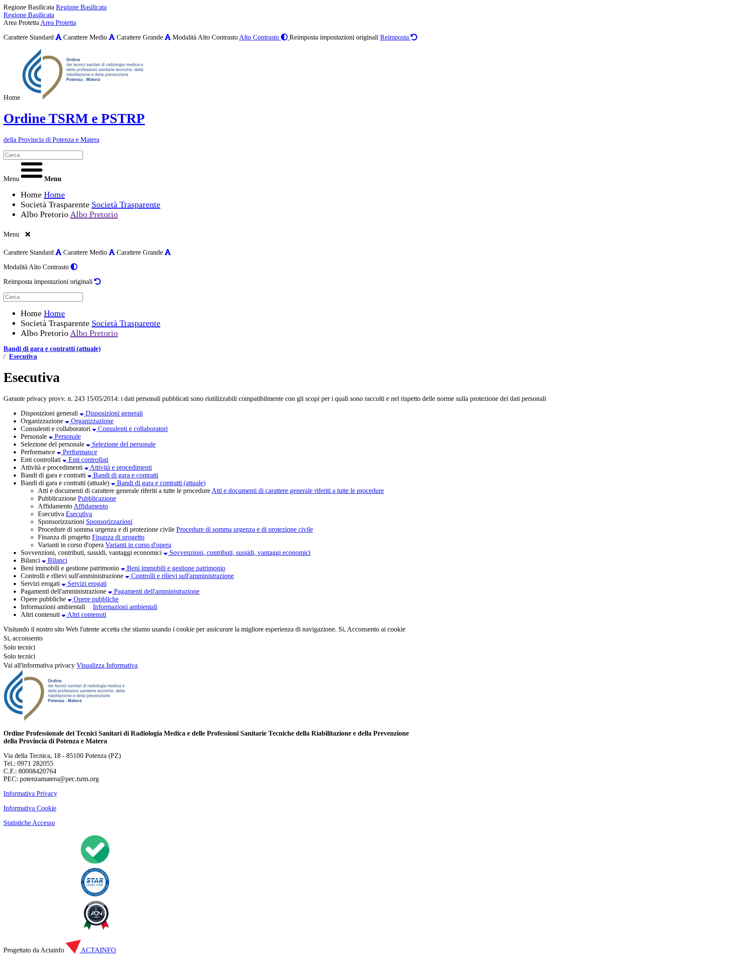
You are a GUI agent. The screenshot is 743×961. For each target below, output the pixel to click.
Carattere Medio (85, 37)
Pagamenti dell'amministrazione (63, 591)
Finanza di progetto (64, 537)
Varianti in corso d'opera (71, 544)
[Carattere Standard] (58, 37)
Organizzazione (42, 421)
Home (11, 97)
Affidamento (55, 506)
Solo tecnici (19, 656)
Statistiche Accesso (29, 822)
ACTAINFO (98, 950)
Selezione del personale (52, 444)
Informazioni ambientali (53, 606)
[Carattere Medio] (112, 37)
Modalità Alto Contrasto (205, 37)
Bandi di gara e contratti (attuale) (52, 348)
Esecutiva (23, 356)
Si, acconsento (23, 638)
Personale (34, 436)
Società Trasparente (55, 204)
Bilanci (30, 560)
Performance (38, 452)
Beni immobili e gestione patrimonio (70, 568)
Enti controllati (41, 459)
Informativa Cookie (29, 808)
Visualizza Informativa (107, 665)
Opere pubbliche (43, 599)
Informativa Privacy (30, 793)
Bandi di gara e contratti (53, 475)
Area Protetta (21, 22)
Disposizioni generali (49, 413)
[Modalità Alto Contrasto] (74, 267)
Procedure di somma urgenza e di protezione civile (106, 529)
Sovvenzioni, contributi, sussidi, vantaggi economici (91, 552)
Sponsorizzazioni (61, 521)
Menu (11, 178)
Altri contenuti (40, 614)
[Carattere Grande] (168, 37)
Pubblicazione (57, 498)
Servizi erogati (40, 583)
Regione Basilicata (28, 7)
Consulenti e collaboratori (55, 428)
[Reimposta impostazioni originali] (97, 281)
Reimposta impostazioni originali (333, 37)
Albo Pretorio (44, 214)
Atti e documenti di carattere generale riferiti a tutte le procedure (124, 490)
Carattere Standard (28, 37)
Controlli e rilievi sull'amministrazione (72, 575)
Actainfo (52, 950)
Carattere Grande (140, 37)
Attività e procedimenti (52, 467)
